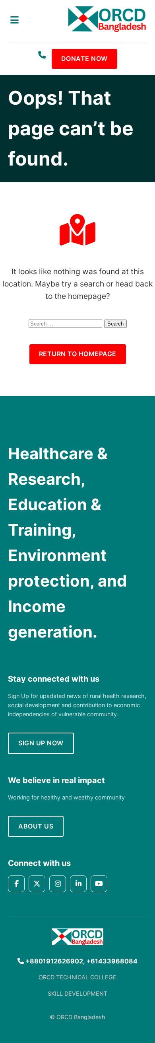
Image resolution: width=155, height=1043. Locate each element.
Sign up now (41, 743)
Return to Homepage (77, 354)
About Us (35, 826)
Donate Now (84, 58)
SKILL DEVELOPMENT (77, 993)
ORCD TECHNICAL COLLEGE (77, 977)
